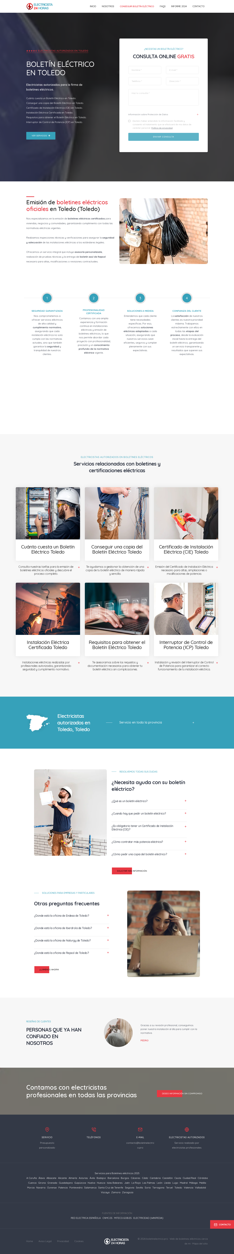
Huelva (91, 1182)
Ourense (52, 1187)
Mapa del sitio (200, 1243)
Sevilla (139, 1187)
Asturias (83, 1178)
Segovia (129, 1187)
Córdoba (203, 1178)
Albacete (51, 1178)
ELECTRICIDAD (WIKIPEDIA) (148, 1217)
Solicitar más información (132, 871)
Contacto (198, 6)
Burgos (125, 1178)
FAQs (163, 6)
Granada (52, 1182)
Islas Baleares (115, 1182)
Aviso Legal (45, 1241)
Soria (148, 1187)
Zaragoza (127, 1192)
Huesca (101, 1182)
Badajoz (101, 1178)
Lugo (175, 1182)
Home (29, 1241)
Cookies (79, 1241)
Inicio (93, 6)
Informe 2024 (179, 6)
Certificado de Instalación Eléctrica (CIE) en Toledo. (54, 107)
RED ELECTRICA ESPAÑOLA (86, 1217)
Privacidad (63, 1241)
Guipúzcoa (80, 1182)
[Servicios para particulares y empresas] (117, 1241)
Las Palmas (148, 1182)
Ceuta (177, 1178)
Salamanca (90, 1187)
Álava (42, 1178)
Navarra (40, 1187)
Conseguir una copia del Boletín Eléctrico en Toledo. (55, 103)
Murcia (31, 1187)
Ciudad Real (189, 1178)
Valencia (188, 1187)
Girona (42, 1182)
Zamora (115, 1192)
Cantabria (155, 1178)
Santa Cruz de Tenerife (110, 1187)
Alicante (62, 1178)
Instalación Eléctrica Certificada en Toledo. (49, 112)
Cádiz (145, 1178)
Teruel (169, 1187)
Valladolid (200, 1187)
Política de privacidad (162, 128)
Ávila (92, 1178)
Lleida (167, 1182)
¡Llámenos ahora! (49, 969)
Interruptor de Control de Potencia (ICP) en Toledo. (54, 122)
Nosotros (108, 6)
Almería (73, 1178)
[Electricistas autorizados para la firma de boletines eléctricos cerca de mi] (40, 6)
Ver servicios (39, 135)
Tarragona (158, 1187)
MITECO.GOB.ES (123, 1217)
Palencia (63, 1187)
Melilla (202, 1182)
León (159, 1182)
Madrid (184, 1182)
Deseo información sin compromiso (182, 1093)
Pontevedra (75, 1187)
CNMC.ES (107, 1217)
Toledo (178, 1187)
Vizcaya (105, 1192)
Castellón (167, 1178)
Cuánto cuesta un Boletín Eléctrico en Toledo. (51, 98)
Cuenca (32, 1182)
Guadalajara (66, 1182)
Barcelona (113, 1178)
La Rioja (136, 1182)
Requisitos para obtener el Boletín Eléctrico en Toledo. (56, 117)
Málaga (193, 1182)
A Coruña (31, 1178)
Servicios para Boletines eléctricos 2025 (117, 1173)
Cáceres (135, 1178)
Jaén (127, 1182)
